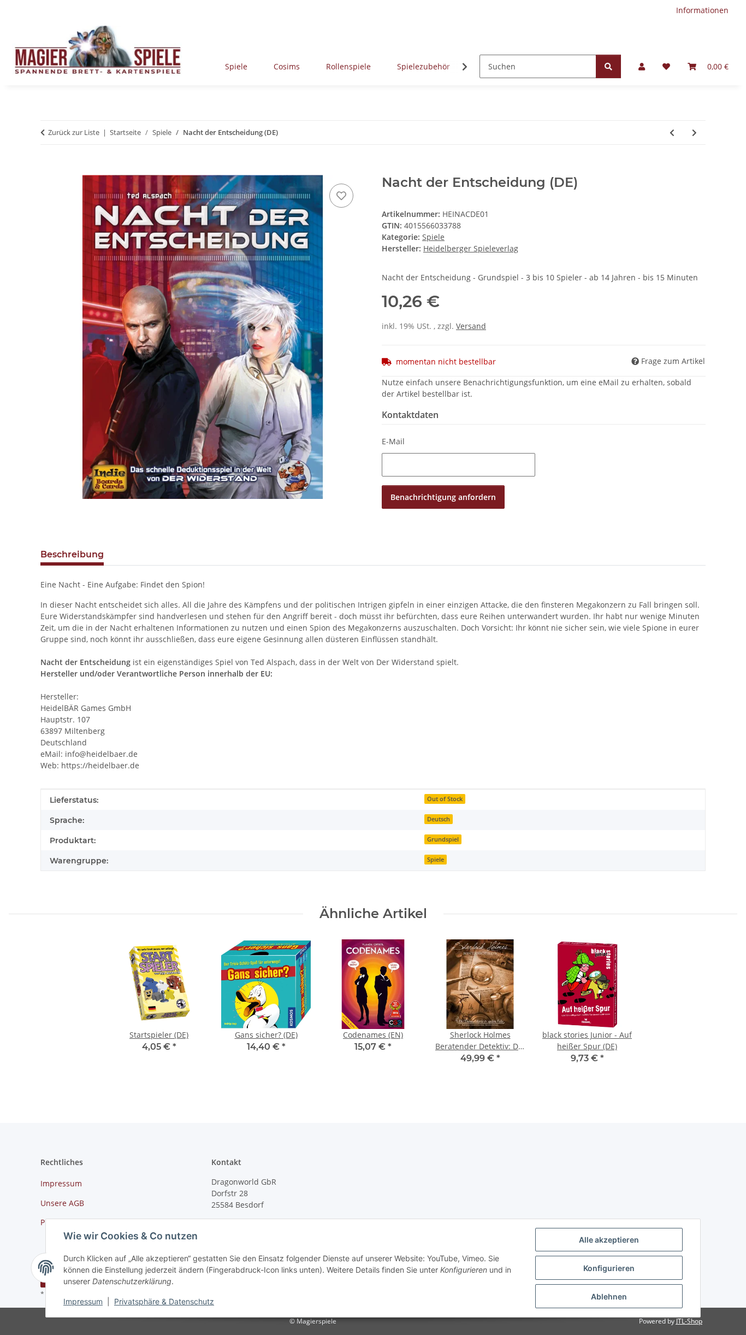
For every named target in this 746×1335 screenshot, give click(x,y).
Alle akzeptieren (609, 1239)
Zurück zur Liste (73, 132)
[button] (642, 66)
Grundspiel (443, 839)
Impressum (83, 1301)
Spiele (236, 66)
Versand (471, 326)
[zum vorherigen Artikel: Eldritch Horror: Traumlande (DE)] (672, 132)
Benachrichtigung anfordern (443, 497)
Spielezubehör (423, 66)
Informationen (702, 10)
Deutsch (438, 819)
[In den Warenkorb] (49, 169)
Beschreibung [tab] (72, 554)
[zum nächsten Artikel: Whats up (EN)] (694, 132)
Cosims (287, 66)
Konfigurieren (609, 1268)
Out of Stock (445, 799)
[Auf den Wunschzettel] (341, 196)
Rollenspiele (348, 66)
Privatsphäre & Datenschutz (164, 1301)
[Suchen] (608, 66)
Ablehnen (609, 1296)
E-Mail (393, 441)
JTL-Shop (689, 1321)
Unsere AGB (62, 1203)
